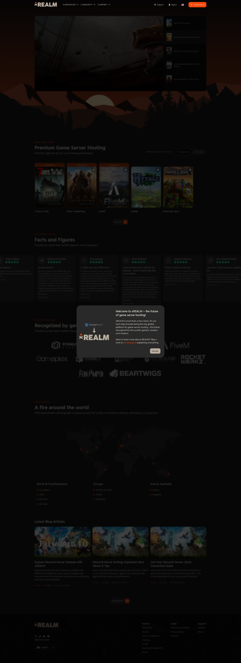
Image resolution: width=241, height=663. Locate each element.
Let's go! (155, 351)
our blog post (129, 342)
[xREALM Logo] (46, 4)
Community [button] (87, 5)
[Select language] (184, 5)
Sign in (174, 5)
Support (160, 5)
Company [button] (103, 5)
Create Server (199, 5)
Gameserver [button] (69, 5)
